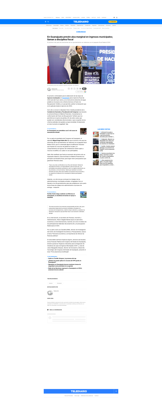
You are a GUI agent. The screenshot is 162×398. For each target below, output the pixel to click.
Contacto (96, 395)
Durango (104, 17)
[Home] (81, 22)
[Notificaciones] (114, 17)
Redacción (54, 89)
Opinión (114, 25)
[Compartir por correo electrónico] (80, 89)
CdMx (62, 17)
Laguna (83, 17)
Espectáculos (80, 25)
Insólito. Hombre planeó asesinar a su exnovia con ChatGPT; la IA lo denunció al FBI (107, 148)
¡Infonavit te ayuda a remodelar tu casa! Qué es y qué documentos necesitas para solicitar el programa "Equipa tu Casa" (107, 135)
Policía (61, 25)
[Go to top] (116, 391)
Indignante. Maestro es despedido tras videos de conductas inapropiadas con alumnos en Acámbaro (107, 141)
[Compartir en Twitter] (74, 89)
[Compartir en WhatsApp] (69, 89)
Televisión (73, 25)
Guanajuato (65, 98)
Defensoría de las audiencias (87, 395)
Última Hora (48, 25)
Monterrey (68, 17)
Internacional (101, 25)
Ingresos (50, 283)
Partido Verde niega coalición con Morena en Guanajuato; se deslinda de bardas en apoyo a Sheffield (61, 195)
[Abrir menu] (45, 21)
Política (67, 25)
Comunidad (55, 25)
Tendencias (87, 25)
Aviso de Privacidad (69, 395)
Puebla (88, 17)
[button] (81, 91)
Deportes (94, 25)
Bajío (98, 17)
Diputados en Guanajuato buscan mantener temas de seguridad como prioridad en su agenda (64, 265)
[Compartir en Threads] (77, 89)
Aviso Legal (77, 395)
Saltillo (94, 17)
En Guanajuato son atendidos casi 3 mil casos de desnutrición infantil (62, 131)
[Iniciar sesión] (116, 17)
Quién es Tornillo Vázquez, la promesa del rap (62, 258)
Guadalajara (76, 17)
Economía (108, 25)
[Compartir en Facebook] (72, 89)
